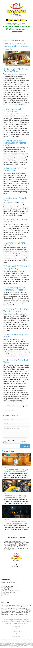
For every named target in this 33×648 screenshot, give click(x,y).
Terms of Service (16, 631)
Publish (26, 446)
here (20, 646)
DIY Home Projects (12, 406)
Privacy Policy (16, 636)
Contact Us (16, 626)
